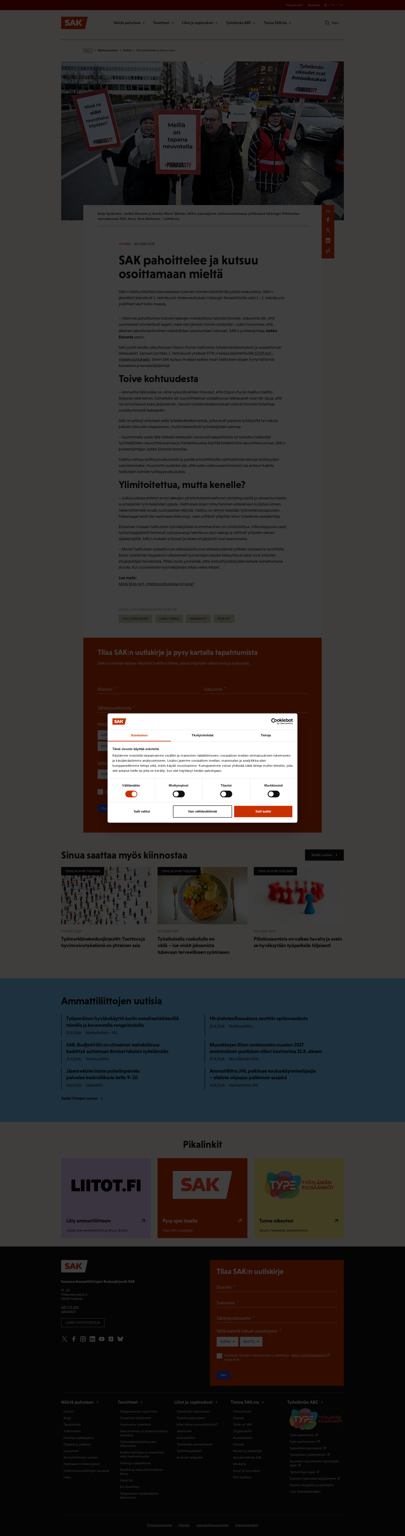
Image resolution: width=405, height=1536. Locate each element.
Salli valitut (142, 811)
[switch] (179, 794)
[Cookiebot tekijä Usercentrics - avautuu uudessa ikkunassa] (274, 721)
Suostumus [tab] (139, 735)
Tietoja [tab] (266, 735)
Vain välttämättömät (202, 811)
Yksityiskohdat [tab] (202, 735)
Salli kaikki (263, 811)
